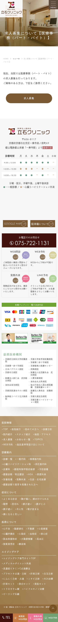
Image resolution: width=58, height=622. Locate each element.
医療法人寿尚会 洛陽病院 (42, 392)
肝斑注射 (35, 574)
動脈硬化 (19, 529)
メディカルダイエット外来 (17, 563)
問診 (15, 252)
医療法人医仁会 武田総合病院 (16, 379)
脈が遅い (8, 509)
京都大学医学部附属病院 (42, 359)
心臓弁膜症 (9, 534)
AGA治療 (48, 579)
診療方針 (47, 429)
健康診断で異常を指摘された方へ (20, 484)
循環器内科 (35, 459)
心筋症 (22, 534)
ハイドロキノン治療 (34, 589)
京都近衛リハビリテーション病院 (42, 401)
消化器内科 (41, 464)
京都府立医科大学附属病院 (16, 360)
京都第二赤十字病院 (40, 362)
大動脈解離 (27, 539)
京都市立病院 (11, 372)
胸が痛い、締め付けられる (35, 499)
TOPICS (38, 439)
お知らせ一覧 (23, 439)
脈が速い (27, 504)
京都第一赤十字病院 (14, 366)
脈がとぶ (40, 504)
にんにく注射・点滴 (13, 579)
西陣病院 (35, 369)
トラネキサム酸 (11, 589)
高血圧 (40, 539)
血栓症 (33, 534)
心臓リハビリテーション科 (17, 464)
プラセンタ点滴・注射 (14, 574)
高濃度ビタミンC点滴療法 (16, 568)
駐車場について (40, 224)
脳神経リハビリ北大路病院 (16, 397)
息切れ (15, 504)
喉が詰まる (33, 509)
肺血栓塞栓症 (10, 539)
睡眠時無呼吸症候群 (24, 469)
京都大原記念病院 (39, 396)
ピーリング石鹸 (11, 594)
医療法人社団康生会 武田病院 (42, 373)
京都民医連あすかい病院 (16, 391)
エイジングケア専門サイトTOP (19, 558)
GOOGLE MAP (12, 224)
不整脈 (31, 529)
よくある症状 (10, 499)
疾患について (9, 522)
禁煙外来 (41, 474)
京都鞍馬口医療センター (42, 366)
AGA (30, 474)
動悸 (5, 504)
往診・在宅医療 (38, 479)
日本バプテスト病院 (14, 369)
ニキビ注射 (34, 579)
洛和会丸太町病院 (39, 381)
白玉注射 (48, 574)
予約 (40, 252)
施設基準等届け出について (31, 444)
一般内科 (21, 459)
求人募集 (29, 98)
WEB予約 (8, 444)
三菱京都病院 (37, 378)
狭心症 (44, 534)
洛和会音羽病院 (12, 385)
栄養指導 (8, 479)
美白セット (24, 584)
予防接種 (43, 469)
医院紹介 (16, 429)
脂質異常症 (9, 544)
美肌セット (40, 584)
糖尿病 (22, 544)
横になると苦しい (12, 514)
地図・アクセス (42, 434)
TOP (5, 429)
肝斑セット (9, 584)
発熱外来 (15, 275)
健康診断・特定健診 (13, 474)
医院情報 (7, 423)
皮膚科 (6, 469)
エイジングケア (10, 552)
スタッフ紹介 (23, 434)
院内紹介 (8, 434)
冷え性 (20, 509)
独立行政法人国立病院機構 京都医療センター (42, 386)
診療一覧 (8, 459)
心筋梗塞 (43, 529)
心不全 (6, 529)
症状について (9, 492)
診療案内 (7, 452)
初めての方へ (32, 429)
